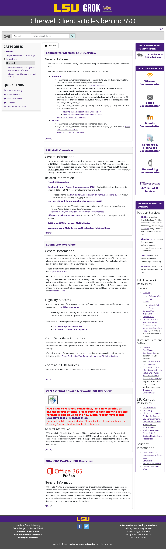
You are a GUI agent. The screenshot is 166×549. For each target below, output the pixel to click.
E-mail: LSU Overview (58, 182)
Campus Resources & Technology (20, 55)
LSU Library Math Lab (152, 370)
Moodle (146, 301)
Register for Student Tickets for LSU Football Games (152, 424)
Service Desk (11, 59)
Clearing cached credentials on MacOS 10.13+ (82, 114)
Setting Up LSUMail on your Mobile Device (69, 223)
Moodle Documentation (149, 124)
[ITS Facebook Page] (79, 526)
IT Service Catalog (14, 90)
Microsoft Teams (57, 290)
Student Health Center (152, 436)
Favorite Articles (13, 94)
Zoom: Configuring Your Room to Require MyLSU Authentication (90, 356)
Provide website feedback (27, 534)
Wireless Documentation (149, 83)
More (48, 138)
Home (9, 51)
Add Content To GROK (16, 106)
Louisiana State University (81, 544)
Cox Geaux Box (149, 353)
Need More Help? (14, 98)
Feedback (10, 102)
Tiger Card (147, 313)
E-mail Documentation (149, 104)
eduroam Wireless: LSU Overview (71, 117)
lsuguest (55, 120)
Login (160, 28)
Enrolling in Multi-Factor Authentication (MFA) (71, 187)
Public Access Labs (151, 367)
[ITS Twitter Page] (86, 526)
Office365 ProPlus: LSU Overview (64, 215)
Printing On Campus (151, 416)
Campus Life (148, 460)
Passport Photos (150, 438)
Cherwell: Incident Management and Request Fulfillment (21, 69)
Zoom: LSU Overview (60, 244)
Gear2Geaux (148, 350)
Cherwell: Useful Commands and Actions (22, 75)
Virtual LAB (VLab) (151, 372)
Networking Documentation (149, 171)
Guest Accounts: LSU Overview (70, 132)
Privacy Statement (28, 537)
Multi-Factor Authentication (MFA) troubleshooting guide (95, 194)
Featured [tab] (51, 45)
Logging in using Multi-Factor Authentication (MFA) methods (77, 211)
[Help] (8, 36)
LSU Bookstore (149, 407)
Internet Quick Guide (97, 85)
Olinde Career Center (152, 413)
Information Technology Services (138, 525)
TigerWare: (146, 239)
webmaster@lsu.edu (27, 531)
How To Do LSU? (150, 452)
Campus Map (148, 311)
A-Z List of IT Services (149, 189)
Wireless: (145, 266)
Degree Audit (148, 316)
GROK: (144, 217)
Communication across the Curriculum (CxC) (152, 328)
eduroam (56, 76)
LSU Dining (147, 410)
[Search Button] (72, 35)
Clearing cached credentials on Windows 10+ (82, 111)
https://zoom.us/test (59, 271)
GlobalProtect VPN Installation (67, 418)
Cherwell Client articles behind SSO (83, 20)
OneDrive (147, 347)
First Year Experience (152, 463)
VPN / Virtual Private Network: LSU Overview (79, 391)
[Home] (5, 36)
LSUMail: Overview (59, 150)
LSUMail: (145, 255)
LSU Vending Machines (152, 419)
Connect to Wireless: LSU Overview (71, 53)
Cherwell (17, 36)
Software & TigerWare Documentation (149, 148)
